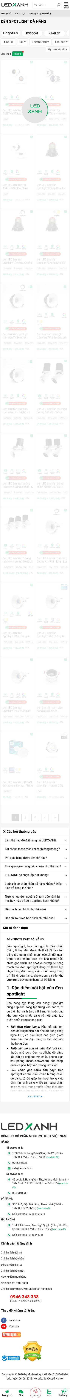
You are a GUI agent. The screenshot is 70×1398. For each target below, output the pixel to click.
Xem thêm (34, 1096)
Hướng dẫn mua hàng (13, 1276)
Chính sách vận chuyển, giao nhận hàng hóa (26, 1288)
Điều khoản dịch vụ (12, 1264)
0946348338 (19, 1162)
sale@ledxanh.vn (22, 1168)
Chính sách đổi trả (11, 1252)
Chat (21, 1395)
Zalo (49, 1395)
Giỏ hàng (63, 1393)
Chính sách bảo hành (13, 1258)
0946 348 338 (24, 1297)
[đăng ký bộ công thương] (10, 1359)
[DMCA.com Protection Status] (32, 1352)
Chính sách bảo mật (12, 1270)
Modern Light (35, 1374)
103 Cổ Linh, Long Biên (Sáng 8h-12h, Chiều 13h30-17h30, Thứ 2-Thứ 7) (37, 1155)
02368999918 (37, 1213)
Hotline (35, 1395)
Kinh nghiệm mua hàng (14, 1282)
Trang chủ (7, 1395)
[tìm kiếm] (58, 5)
